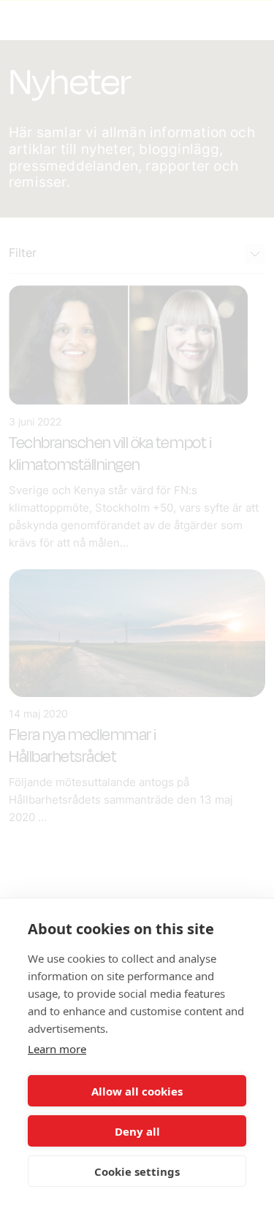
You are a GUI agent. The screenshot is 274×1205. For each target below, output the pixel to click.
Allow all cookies (137, 1091)
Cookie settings (137, 1171)
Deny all (137, 1131)
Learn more (57, 1049)
